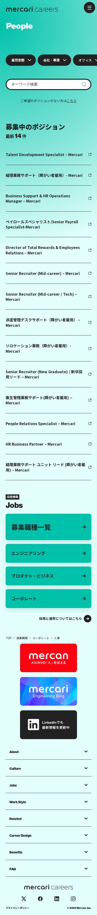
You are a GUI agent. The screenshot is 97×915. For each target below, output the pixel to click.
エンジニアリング (28, 553)
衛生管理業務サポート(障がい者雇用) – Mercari (39, 400)
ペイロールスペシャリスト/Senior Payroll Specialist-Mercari (42, 224)
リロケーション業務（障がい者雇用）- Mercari (38, 348)
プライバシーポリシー (17, 908)
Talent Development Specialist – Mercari (44, 154)
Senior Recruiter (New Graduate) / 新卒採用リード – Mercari (44, 374)
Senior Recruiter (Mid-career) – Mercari (43, 273)
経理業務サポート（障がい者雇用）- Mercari (44, 175)
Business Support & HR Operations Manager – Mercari (38, 198)
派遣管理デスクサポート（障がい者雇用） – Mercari (43, 322)
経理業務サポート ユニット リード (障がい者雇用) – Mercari (45, 467)
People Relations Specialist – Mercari (40, 423)
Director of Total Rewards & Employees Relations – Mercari (43, 249)
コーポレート (24, 598)
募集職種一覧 (31, 527)
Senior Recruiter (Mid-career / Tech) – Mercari (41, 296)
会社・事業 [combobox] (51, 60)
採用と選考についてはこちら (60, 618)
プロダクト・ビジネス (32, 576)
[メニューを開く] (89, 7)
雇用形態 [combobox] (17, 60)
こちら (72, 100)
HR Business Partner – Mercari (34, 444)
